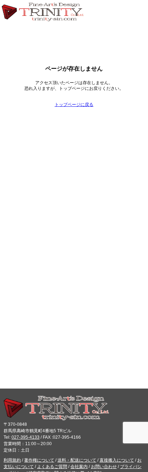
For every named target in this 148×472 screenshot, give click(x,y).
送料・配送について (76, 460)
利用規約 (12, 460)
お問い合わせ (104, 466)
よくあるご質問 (52, 466)
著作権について (39, 460)
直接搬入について (117, 460)
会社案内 (79, 466)
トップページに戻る (74, 104)
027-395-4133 (25, 437)
